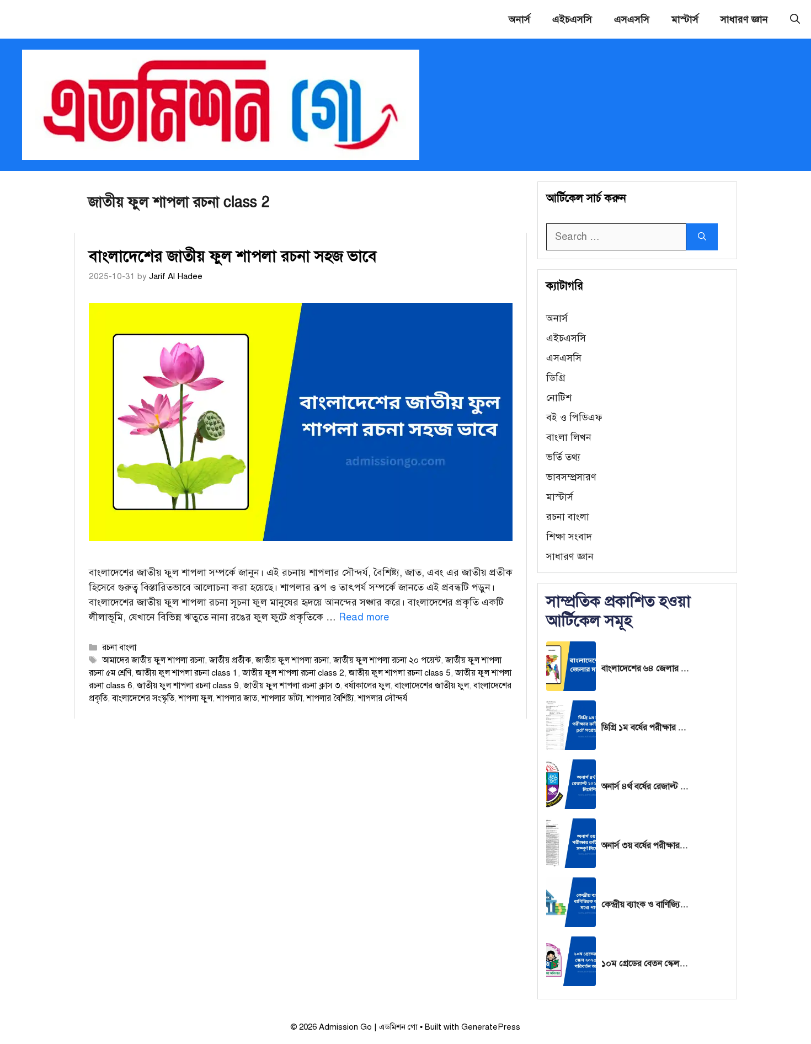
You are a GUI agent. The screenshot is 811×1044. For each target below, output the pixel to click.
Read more (364, 617)
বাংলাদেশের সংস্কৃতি (143, 698)
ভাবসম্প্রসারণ (571, 477)
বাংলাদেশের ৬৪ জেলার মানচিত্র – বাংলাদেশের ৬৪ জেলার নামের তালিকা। (645, 668)
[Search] (702, 236)
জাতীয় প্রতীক (230, 660)
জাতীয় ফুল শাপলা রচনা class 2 (293, 672)
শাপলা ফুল (195, 698)
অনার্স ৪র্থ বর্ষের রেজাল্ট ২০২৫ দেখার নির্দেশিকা (645, 786)
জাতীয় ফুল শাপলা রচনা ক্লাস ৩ (291, 685)
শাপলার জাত (237, 698)
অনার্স (519, 19)
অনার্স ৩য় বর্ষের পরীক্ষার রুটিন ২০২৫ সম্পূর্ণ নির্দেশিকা (645, 845)
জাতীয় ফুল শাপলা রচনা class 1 (187, 672)
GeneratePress (490, 1027)
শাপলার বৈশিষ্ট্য (330, 698)
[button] (795, 19)
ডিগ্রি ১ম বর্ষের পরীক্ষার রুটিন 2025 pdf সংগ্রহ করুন (645, 727)
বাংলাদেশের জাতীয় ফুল (431, 685)
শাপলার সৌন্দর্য (382, 698)
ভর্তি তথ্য (563, 457)
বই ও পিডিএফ (574, 417)
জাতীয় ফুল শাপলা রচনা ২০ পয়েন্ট (387, 660)
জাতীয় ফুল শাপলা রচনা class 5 (400, 672)
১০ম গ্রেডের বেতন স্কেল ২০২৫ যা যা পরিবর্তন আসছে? (645, 963)
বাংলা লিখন (568, 437)
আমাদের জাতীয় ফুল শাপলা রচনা (153, 660)
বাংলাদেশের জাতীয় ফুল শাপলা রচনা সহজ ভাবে (233, 256)
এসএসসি (631, 19)
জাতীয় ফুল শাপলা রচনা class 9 (188, 685)
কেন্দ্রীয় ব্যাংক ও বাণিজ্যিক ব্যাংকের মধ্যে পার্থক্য (645, 904)
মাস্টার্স (684, 19)
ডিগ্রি (555, 378)
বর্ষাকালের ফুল (367, 685)
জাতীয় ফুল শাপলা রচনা (292, 660)
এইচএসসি (572, 19)
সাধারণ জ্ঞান (744, 19)
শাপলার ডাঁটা (282, 698)
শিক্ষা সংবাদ (569, 537)
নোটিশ (559, 398)
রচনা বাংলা (119, 647)
